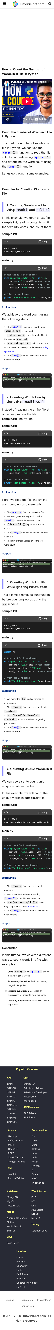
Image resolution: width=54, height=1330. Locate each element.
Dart (34, 1144)
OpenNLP (13, 1149)
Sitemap (10, 1300)
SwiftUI (11, 1230)
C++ (34, 1140)
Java (34, 1153)
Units (19, 1270)
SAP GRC (12, 1121)
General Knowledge (27, 1282)
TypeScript (38, 1182)
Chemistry (22, 1265)
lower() (10, 898)
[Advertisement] (27, 37)
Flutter (10, 1222)
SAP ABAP (12, 1105)
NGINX (35, 1214)
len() (12, 166)
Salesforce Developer (35, 1092)
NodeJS (35, 1218)
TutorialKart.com (31, 4)
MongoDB (12, 1197)
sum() (9, 520)
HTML (34, 1201)
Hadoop (12, 1136)
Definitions (22, 1274)
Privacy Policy (44, 1300)
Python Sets (34, 906)
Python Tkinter (16, 1178)
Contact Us (27, 1300)
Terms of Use (27, 1306)
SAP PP (11, 1113)
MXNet (11, 1144)
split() (40, 157)
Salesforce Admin (33, 1088)
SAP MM (11, 1109)
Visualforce (29, 1096)
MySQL (11, 1201)
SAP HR (11, 1092)
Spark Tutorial (15, 1157)
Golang (36, 1149)
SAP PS (11, 1100)
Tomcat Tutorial (16, 1161)
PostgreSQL (13, 1205)
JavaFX (12, 1174)
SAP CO (11, 1088)
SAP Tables (29, 1113)
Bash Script (13, 1243)
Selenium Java (39, 1230)
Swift (35, 1178)
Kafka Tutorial (15, 1140)
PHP (33, 1197)
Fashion (20, 1278)
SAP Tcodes (30, 1117)
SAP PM (11, 1117)
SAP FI (10, 1083)
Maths (19, 1257)
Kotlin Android (14, 1226)
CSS (33, 1205)
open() (7, 152)
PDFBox (12, 1153)
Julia (34, 1157)
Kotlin (35, 1161)
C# (33, 1136)
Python (36, 1165)
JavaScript (37, 1209)
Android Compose (17, 1217)
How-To (20, 1286)
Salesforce (29, 1083)
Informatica (29, 1100)
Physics (20, 1261)
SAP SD (11, 1096)
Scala (35, 1174)
